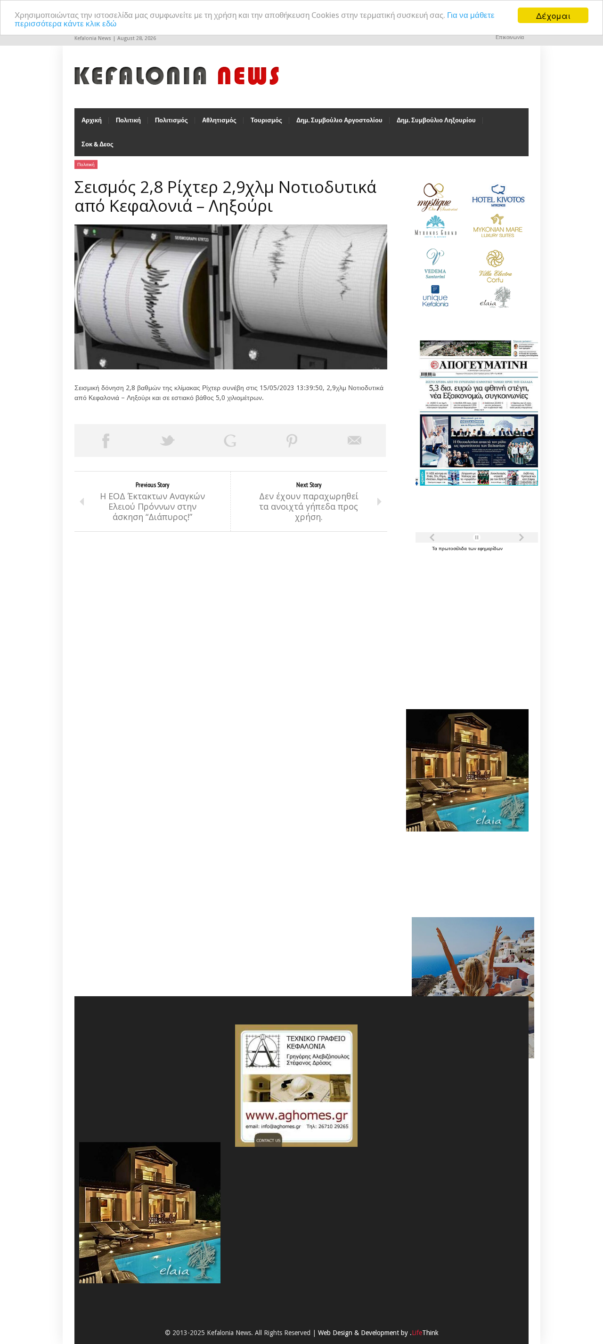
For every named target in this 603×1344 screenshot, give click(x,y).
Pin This (292, 440)
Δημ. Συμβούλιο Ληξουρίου (436, 120)
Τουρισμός (266, 120)
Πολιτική (128, 120)
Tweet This (168, 440)
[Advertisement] (465, 625)
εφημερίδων (490, 548)
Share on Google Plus (230, 440)
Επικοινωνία (510, 37)
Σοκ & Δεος (97, 144)
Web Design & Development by (378, 1332)
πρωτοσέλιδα (453, 548)
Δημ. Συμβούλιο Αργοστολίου (339, 120)
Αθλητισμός (219, 120)
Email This (355, 440)
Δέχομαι (553, 15)
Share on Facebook (105, 440)
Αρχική (91, 120)
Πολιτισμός (171, 120)
